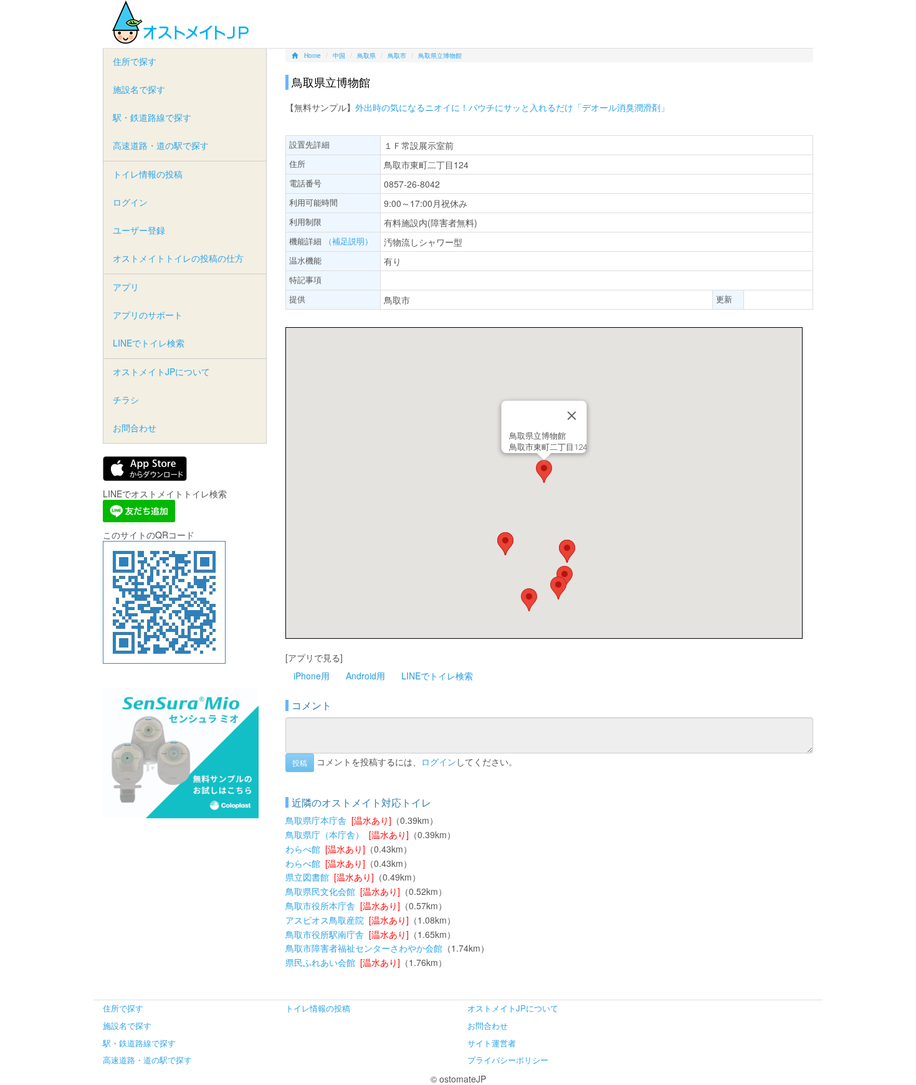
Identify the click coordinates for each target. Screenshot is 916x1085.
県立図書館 (307, 877)
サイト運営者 (491, 1043)
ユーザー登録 (139, 230)
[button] (544, 471)
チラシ (126, 399)
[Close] (571, 416)
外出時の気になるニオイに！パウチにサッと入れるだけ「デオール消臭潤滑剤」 (512, 107)
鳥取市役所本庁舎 (320, 905)
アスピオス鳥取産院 (324, 920)
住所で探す (134, 61)
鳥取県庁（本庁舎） (324, 834)
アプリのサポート (148, 314)
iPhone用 (311, 675)
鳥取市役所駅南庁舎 (324, 934)
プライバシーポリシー (507, 1060)
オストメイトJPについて (161, 371)
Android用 (365, 675)
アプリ (126, 286)
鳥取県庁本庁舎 (315, 820)
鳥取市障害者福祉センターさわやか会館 (363, 948)
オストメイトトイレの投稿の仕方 (178, 258)
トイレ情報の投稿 (148, 174)
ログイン (438, 761)
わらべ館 (302, 849)
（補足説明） (348, 241)
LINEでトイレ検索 (437, 675)
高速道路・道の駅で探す (161, 145)
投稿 (299, 762)
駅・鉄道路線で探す (152, 117)
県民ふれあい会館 (320, 962)
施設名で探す (139, 89)
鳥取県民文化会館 (320, 891)
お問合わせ (134, 427)
